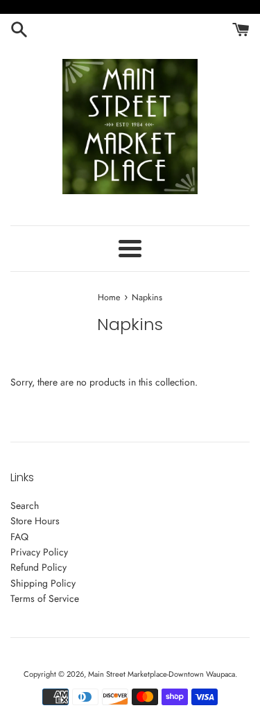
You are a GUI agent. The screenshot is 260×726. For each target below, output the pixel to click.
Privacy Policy (39, 552)
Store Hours (35, 521)
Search (24, 505)
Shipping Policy (43, 583)
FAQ (19, 537)
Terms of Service (44, 598)
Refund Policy (38, 567)
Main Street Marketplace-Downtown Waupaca (161, 674)
